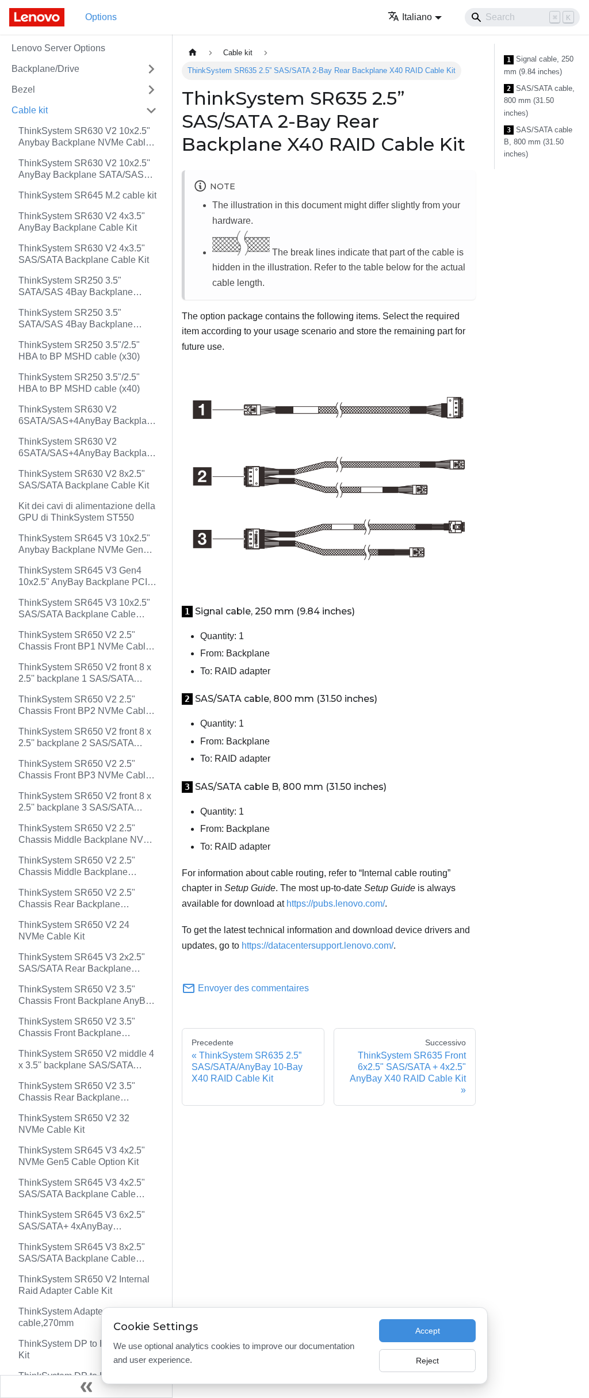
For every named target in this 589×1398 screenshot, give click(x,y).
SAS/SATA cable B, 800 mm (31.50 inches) (538, 142)
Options (101, 17)
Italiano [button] (417, 17)
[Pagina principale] (193, 53)
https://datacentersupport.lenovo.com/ (317, 945)
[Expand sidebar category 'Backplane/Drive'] (151, 69)
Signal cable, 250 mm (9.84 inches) (538, 65)
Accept (427, 1330)
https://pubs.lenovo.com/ (335, 903)
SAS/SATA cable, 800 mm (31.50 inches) (539, 100)
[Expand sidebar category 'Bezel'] (151, 90)
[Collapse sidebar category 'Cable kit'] (151, 110)
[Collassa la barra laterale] (86, 1386)
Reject (427, 1360)
